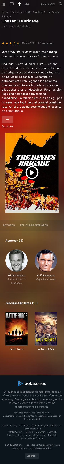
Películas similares (34, 225)
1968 (28, 12)
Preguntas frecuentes (35, 416)
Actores (9, 225)
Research (52, 432)
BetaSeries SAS (15, 432)
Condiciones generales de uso (46, 425)
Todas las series (22, 412)
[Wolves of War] (46, 328)
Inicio (5, 12)
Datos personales (32, 428)
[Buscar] (60, 4)
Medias (29, 432)
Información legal (10, 425)
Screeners (40, 432)
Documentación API (13, 416)
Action (38, 12)
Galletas (25, 425)
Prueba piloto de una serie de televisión (26, 435)
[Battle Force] (16, 328)
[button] (16, 267)
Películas (17, 12)
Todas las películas (41, 412)
